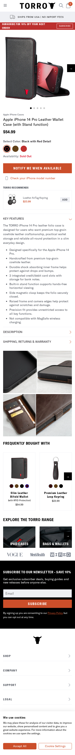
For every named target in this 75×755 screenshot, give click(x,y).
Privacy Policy (55, 613)
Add (65, 199)
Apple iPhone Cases (13, 114)
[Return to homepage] (37, 6)
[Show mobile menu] (5, 6)
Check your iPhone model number (32, 178)
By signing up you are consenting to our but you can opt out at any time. (35, 615)
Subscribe (37, 604)
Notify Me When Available (37, 168)
